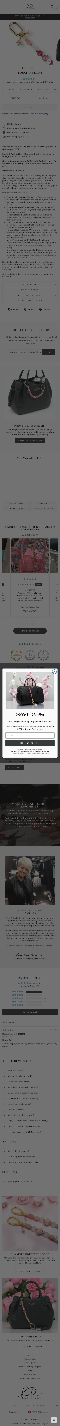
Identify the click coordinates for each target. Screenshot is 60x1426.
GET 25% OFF (30, 743)
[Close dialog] (54, 671)
